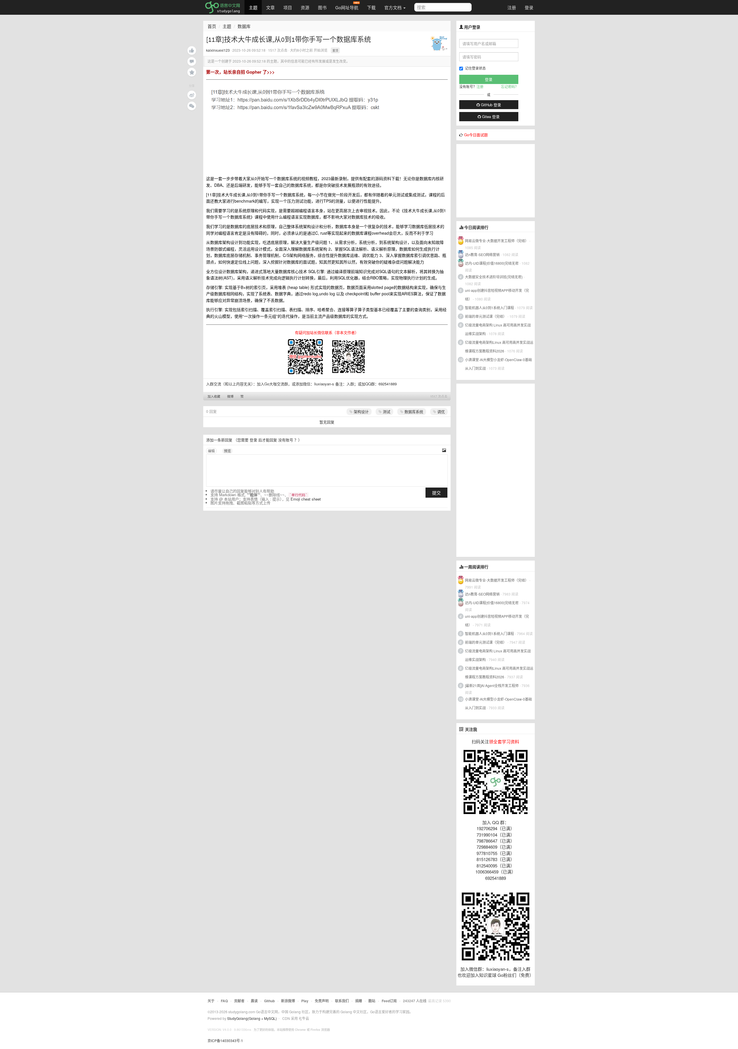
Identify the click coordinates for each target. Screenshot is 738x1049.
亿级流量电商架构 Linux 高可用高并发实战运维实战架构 (498, 329)
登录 (529, 7)
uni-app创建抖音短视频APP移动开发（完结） (497, 294)
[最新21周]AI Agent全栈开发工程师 (492, 685)
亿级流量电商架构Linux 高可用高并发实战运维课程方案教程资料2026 (499, 346)
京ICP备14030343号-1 (225, 1040)
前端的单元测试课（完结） (486, 316)
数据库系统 (413, 411)
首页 (212, 26)
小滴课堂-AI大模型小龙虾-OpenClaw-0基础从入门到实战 (498, 364)
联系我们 (342, 1000)
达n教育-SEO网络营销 (482, 254)
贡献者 (239, 1000)
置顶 (335, 50)
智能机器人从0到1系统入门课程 (489, 307)
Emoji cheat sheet (306, 499)
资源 (305, 7)
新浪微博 (288, 1000)
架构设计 (361, 411)
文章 (270, 7)
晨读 (254, 1000)
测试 (386, 411)
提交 (436, 493)
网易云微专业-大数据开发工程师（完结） (496, 240)
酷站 (371, 1000)
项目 (287, 7)
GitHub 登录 (490, 104)
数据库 (244, 26)
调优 (440, 411)
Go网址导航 (346, 7)
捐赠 (358, 1000)
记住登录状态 (475, 68)
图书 (322, 7)
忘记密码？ (509, 86)
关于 (211, 1000)
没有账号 (285, 440)
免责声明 (322, 1000)
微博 (230, 396)
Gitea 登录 (490, 116)
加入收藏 (214, 396)
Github (269, 1000)
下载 (371, 7)
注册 (511, 7)
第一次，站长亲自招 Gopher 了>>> (240, 72)
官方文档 (393, 7)
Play (304, 1000)
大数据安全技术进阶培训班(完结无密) (494, 276)
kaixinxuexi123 (218, 50)
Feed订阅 (389, 1000)
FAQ (224, 1000)
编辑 (211, 450)
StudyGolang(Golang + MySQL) (252, 1018)
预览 (227, 450)
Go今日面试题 (476, 134)
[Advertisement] (499, 180)
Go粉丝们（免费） (516, 975)
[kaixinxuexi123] (439, 43)
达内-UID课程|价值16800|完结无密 (492, 263)
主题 (253, 7)
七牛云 (304, 1018)
